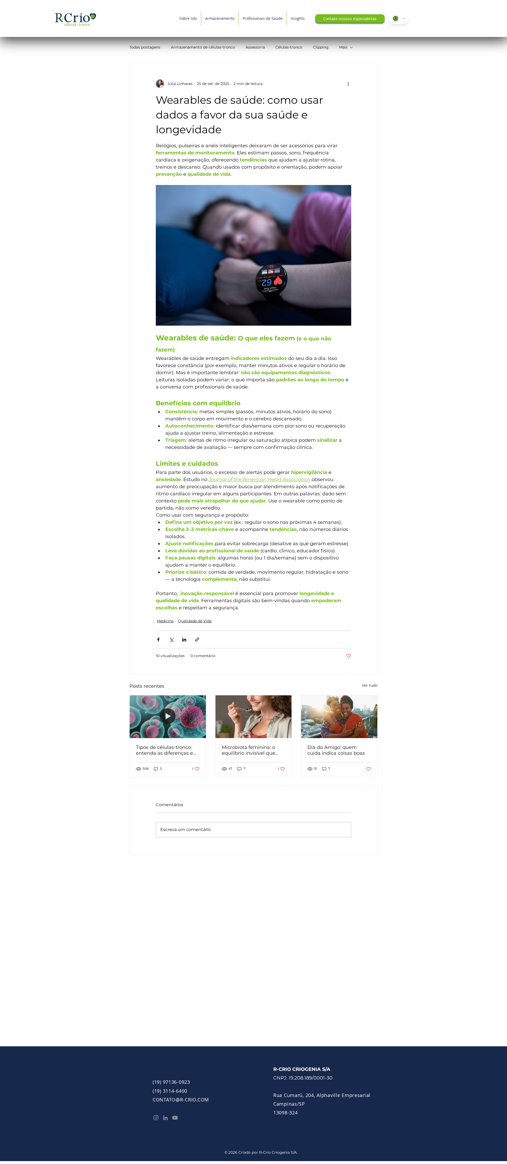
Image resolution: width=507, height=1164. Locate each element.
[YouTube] (175, 1117)
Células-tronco (288, 47)
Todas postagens (144, 47)
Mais (343, 47)
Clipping (320, 47)
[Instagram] (156, 1117)
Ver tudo (370, 685)
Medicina (165, 621)
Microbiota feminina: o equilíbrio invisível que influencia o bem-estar (249, 750)
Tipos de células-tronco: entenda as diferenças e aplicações (164, 750)
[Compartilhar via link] (197, 639)
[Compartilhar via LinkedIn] (184, 639)
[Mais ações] (348, 83)
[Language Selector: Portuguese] (399, 18)
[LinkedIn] (165, 1117)
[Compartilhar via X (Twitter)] (171, 639)
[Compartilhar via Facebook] (158, 639)
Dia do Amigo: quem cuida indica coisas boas (336, 750)
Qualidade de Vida (195, 621)
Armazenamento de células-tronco (203, 47)
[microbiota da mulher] (253, 716)
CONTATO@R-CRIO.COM (181, 1099)
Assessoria (255, 47)
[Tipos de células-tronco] (168, 716)
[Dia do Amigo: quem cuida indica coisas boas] (339, 716)
